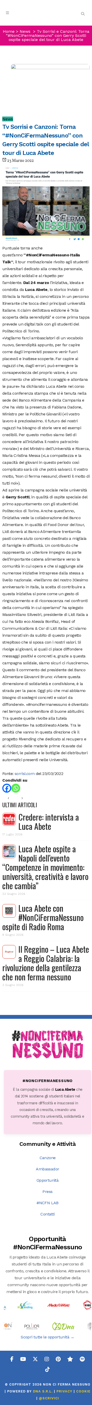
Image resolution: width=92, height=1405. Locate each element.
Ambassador (47, 1169)
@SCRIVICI (49, 1398)
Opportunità (48, 1180)
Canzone (48, 1157)
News (25, 31)
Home (9, 31)
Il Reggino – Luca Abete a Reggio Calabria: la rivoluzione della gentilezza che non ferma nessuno (45, 963)
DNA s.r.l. (43, 1391)
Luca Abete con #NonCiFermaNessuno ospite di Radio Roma (43, 917)
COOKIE (83, 1391)
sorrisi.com (24, 773)
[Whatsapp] (15, 788)
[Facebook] (6, 788)
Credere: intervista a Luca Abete (48, 821)
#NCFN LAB (48, 1202)
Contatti (47, 1214)
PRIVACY (64, 1391)
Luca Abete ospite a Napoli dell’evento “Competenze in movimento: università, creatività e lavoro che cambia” (45, 867)
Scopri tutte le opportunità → (47, 1337)
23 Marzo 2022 (20, 161)
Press (47, 1191)
